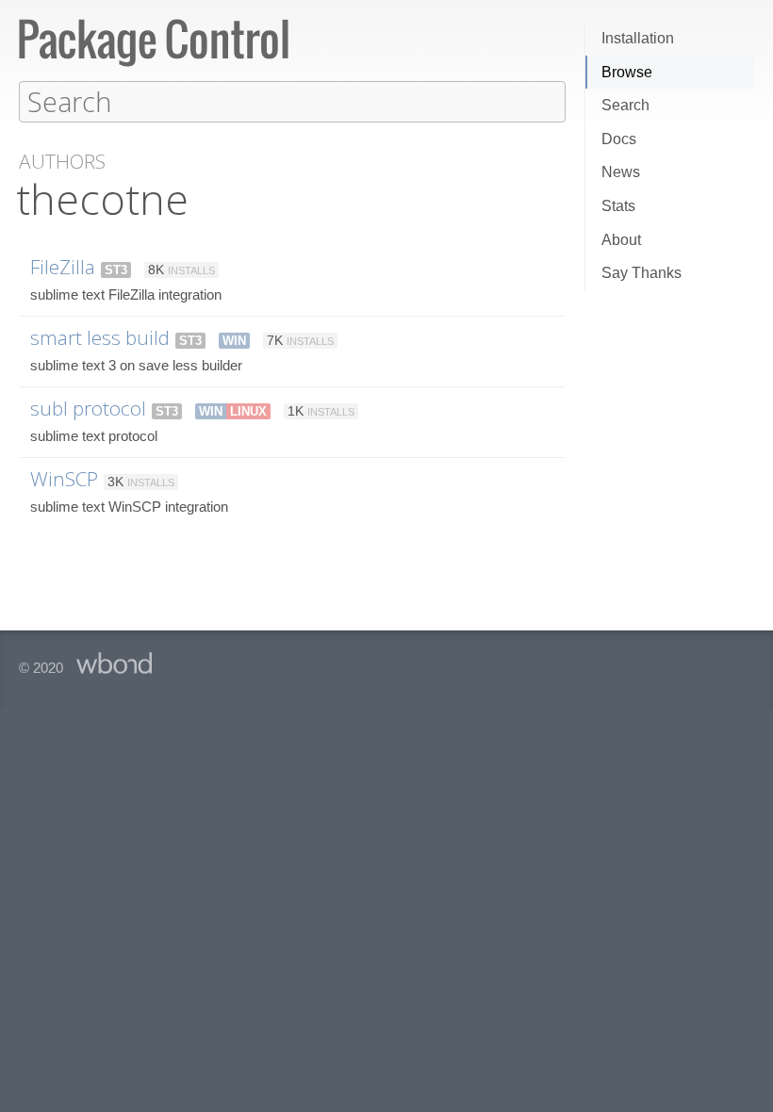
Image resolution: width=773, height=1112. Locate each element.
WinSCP (64, 479)
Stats (618, 206)
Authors (62, 161)
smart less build (100, 337)
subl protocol (88, 408)
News (620, 172)
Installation (637, 38)
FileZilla (62, 266)
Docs (618, 139)
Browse (626, 72)
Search (625, 105)
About (621, 240)
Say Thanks (641, 273)
